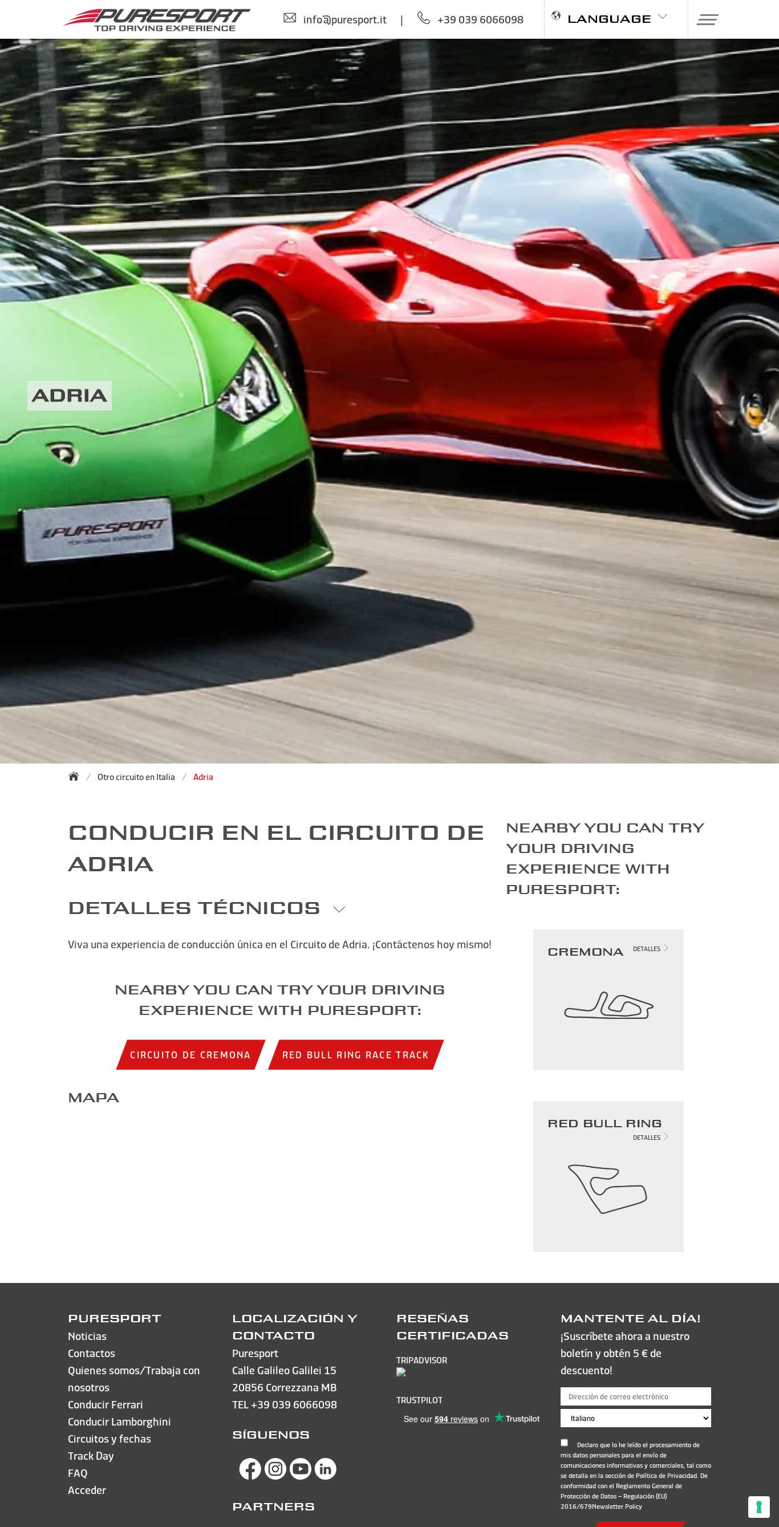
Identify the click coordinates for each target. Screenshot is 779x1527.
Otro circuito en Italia (136, 777)
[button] (703, 19)
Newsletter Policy (617, 1506)
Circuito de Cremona (190, 1054)
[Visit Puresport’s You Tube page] (300, 1476)
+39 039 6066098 (294, 1404)
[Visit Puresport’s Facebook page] (250, 1476)
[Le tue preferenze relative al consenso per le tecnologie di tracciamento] (759, 1507)
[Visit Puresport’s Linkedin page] (325, 1476)
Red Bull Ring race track (356, 1054)
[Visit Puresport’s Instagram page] (275, 1476)
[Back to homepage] (77, 776)
